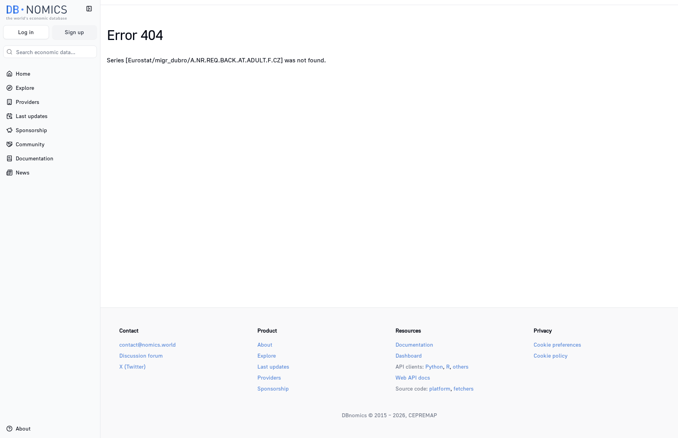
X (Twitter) (132, 366)
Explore (266, 355)
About (264, 344)
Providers (269, 377)
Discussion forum (141, 355)
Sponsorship (273, 388)
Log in (26, 32)
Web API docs (413, 377)
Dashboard (409, 355)
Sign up (74, 32)
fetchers (464, 388)
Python (434, 366)
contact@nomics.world (147, 344)
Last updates (273, 366)
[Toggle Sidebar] (100, 219)
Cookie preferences (557, 344)
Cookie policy (550, 355)
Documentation (414, 344)
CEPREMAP (422, 415)
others (460, 366)
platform (439, 388)
